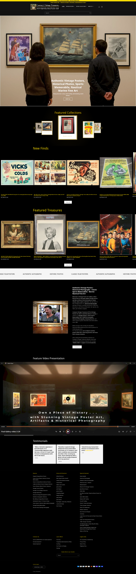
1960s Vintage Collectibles (85, 521)
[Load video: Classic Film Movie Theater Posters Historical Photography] (68, 398)
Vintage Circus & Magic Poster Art (40, 490)
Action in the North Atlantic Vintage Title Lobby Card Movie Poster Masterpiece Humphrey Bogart (82, 195)
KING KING (82, 491)
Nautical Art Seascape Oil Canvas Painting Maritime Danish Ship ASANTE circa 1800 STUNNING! (81, 257)
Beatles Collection (84, 509)
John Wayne (58, 489)
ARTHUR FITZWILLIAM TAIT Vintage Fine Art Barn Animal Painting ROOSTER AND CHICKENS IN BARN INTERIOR (15, 257)
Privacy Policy (83, 541)
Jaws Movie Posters (84, 489)
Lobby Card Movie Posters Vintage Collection (42, 484)
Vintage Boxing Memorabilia (39, 505)
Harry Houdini (83, 476)
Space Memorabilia (84, 496)
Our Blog (58, 543)
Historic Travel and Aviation (86, 503)
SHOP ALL (68, 99)
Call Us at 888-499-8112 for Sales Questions (42, 539)
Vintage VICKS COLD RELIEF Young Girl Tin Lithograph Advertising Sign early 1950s (16, 195)
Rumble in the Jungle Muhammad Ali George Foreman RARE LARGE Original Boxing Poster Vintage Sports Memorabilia (114, 195)
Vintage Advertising (37, 492)
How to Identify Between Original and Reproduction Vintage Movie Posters (88, 528)
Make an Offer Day (84, 531)
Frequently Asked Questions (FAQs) (64, 541)
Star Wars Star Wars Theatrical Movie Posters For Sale (90, 494)
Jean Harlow (59, 499)
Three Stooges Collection (85, 505)
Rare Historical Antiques (85, 511)
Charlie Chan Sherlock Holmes (62, 480)
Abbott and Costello (60, 484)
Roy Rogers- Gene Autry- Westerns (63, 501)
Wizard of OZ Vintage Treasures (87, 486)
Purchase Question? (37, 541)
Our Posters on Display (61, 546)
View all (68, 202)
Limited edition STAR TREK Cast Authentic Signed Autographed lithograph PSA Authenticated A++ (114, 257)
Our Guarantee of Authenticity (86, 539)
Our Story (58, 539)
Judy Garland (59, 497)
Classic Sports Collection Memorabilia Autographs (43, 503)
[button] (70, 6)
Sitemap (58, 548)
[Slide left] (4, 168)
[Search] (90, 13)
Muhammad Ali (83, 484)
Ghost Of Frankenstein (85, 507)
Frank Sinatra (59, 482)
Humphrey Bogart (60, 493)
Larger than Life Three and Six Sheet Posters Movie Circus (91, 516)
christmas (82, 513)
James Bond (59, 486)
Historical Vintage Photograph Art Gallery (42, 494)
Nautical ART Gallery (84, 499)
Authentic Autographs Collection (40, 496)
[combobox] (68, 13)
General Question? (37, 543)
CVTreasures (38, 571)
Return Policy (83, 543)
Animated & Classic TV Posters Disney (41, 501)
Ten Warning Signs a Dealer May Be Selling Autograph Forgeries (89, 524)
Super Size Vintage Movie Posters (87, 519)
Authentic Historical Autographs (87, 480)
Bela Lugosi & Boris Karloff (62, 478)
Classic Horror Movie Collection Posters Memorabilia (41, 479)
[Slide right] (132, 168)
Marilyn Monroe (59, 495)
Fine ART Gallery (83, 501)
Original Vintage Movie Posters (39, 476)
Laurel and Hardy (60, 503)
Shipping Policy (83, 546)
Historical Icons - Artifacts (85, 482)
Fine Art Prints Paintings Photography (41, 507)
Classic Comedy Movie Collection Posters (42, 482)
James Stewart (59, 491)
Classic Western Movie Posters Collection (42, 486)
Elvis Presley (59, 506)
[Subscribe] (78, 555)
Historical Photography (85, 478)
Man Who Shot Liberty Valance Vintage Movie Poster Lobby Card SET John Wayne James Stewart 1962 (49, 195)
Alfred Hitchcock (60, 476)
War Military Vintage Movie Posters (40, 499)
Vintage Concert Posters (38, 488)
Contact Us (77, 347)
